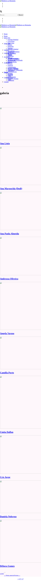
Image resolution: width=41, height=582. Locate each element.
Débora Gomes (7, 566)
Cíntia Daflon (6, 432)
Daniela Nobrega (8, 516)
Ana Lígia (5, 143)
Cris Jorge (5, 477)
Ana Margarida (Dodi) (11, 188)
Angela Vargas (7, 333)
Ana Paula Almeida (9, 233)
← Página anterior (9, 575)
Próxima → (17, 575)
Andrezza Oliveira (9, 278)
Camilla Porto (7, 372)
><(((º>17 (21, 579)
